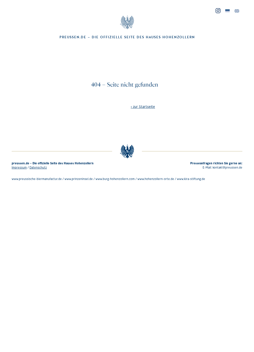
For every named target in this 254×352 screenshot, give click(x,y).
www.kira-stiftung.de (191, 179)
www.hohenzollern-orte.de (155, 179)
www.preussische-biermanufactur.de (37, 179)
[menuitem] (227, 11)
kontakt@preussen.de (227, 167)
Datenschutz (38, 167)
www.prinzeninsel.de (78, 179)
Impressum (19, 167)
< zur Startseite (143, 106)
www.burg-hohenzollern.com (115, 179)
